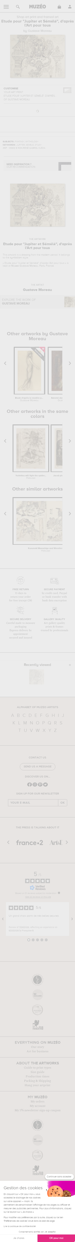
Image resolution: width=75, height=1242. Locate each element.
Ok (62, 802)
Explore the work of (19, 301)
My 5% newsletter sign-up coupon (38, 1110)
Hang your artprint (37, 1085)
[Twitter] (45, 786)
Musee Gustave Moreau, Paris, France (32, 266)
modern (45, 255)
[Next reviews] (72, 919)
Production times (37, 1076)
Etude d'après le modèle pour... (29, 399)
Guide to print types (37, 1067)
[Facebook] (29, 786)
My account (38, 1106)
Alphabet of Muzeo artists (37, 707)
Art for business (37, 1051)
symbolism (16, 257)
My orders (37, 1101)
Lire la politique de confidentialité (20, 1226)
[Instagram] (35, 786)
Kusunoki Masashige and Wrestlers (45, 549)
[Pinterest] (40, 786)
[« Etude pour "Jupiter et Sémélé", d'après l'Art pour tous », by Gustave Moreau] (36, 676)
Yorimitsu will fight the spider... (30, 477)
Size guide (37, 1072)
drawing (25, 255)
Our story (37, 1047)
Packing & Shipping (37, 1080)
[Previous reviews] (2, 919)
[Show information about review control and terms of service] (59, 892)
